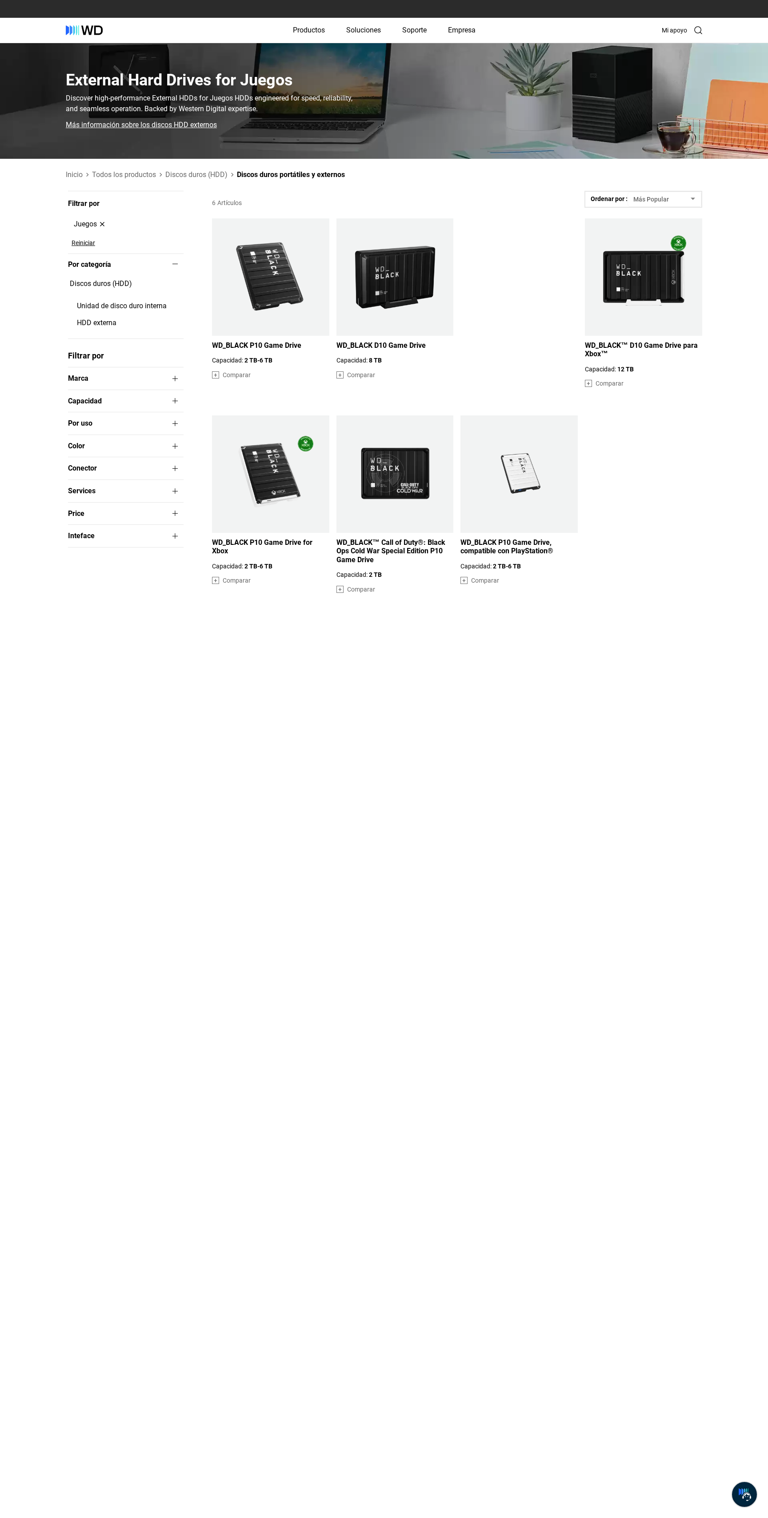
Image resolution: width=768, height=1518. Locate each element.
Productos (309, 30)
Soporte (414, 30)
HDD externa (96, 322)
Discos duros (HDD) (101, 283)
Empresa (462, 30)
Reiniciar (83, 242)
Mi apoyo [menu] (674, 30)
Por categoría (89, 264)
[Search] (698, 30)
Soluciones (363, 30)
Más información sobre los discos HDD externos (141, 125)
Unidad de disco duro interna (122, 306)
